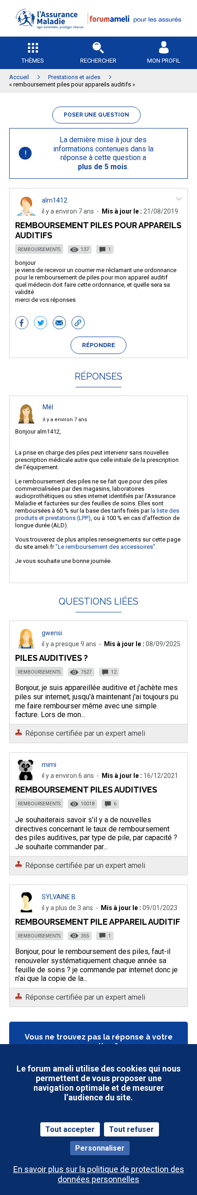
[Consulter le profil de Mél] (26, 421)
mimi (49, 764)
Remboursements (39, 249)
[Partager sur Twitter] (40, 324)
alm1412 (54, 200)
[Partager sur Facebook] (21, 324)
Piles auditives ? (51, 658)
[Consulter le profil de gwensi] (26, 646)
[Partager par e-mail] (59, 324)
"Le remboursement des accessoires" (105, 546)
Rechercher (98, 60)
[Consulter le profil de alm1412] (26, 213)
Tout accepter (70, 1129)
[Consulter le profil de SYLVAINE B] (26, 910)
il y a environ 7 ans (65, 420)
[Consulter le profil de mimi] (26, 777)
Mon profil (164, 60)
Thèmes (33, 60)
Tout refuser (131, 1129)
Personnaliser (100, 1148)
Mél (48, 407)
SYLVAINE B (59, 896)
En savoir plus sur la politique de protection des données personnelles (98, 1174)
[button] (98, 34)
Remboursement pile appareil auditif (97, 922)
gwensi (52, 633)
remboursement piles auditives (86, 789)
